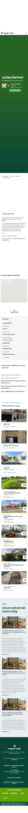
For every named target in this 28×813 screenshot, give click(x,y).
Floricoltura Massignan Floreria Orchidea (14, 565)
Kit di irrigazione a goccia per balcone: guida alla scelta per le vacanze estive (12, 714)
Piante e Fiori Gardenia (11, 445)
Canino (8, 466)
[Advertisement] (14, 15)
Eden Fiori (7, 424)
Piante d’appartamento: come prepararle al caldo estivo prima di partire (13, 673)
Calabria (17, 176)
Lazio (5, 466)
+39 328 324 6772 (9, 543)
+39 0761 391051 (8, 519)
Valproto (10, 563)
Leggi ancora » (5, 654)
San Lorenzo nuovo (11, 491)
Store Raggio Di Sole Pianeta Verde (13, 517)
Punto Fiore (7, 588)
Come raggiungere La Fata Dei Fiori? (12, 391)
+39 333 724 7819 (9, 469)
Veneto (5, 563)
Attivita (11, 176)
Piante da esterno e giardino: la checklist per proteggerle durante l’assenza (13, 632)
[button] (26, 33)
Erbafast (6, 468)
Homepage (5, 176)
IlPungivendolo (8, 541)
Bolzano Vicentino (12, 586)
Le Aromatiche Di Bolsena (12, 493)
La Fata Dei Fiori (16, 84)
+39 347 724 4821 (9, 494)
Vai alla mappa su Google (10, 275)
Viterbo (8, 515)
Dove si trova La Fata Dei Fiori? (11, 375)
